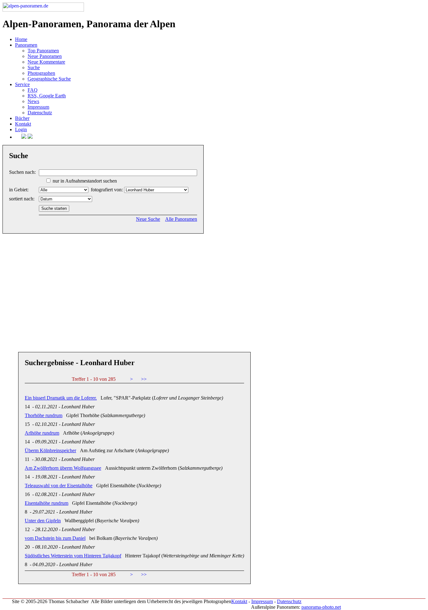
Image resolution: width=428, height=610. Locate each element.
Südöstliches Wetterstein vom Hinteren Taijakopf (73, 555)
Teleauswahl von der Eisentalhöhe (58, 485)
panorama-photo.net (321, 607)
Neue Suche (148, 219)
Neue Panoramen (45, 56)
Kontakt (23, 124)
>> (144, 379)
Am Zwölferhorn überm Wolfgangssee (63, 468)
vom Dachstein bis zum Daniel (55, 538)
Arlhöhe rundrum (42, 433)
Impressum (38, 107)
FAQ (33, 90)
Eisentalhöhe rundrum (46, 503)
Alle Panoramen (181, 219)
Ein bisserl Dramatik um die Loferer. (61, 398)
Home (21, 39)
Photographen (41, 73)
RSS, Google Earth (47, 95)
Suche (34, 67)
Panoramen (26, 45)
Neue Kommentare (46, 62)
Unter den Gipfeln (43, 520)
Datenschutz (40, 112)
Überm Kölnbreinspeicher (50, 450)
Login (21, 129)
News (33, 101)
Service (22, 84)
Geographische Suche (49, 78)
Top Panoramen (43, 50)
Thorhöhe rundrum (43, 415)
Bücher (22, 118)
